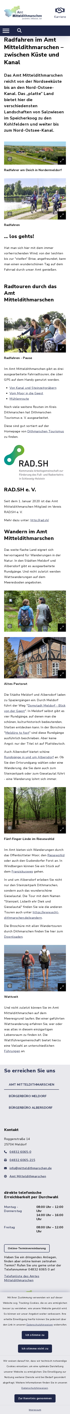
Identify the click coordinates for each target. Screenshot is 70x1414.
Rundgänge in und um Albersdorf (29, 757)
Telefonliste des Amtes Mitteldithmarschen (21, 1278)
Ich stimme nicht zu (35, 1348)
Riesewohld (56, 855)
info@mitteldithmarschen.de (31, 1168)
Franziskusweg (22, 872)
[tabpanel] (35, 1208)
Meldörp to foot (17, 733)
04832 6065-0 (20, 1152)
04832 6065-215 (22, 1160)
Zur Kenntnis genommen (35, 1398)
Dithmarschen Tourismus (45, 431)
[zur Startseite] (23, 13)
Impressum (35, 1409)
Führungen (12, 1051)
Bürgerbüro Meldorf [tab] (28, 1096)
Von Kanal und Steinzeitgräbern (33, 388)
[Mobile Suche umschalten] (19, 30)
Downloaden (13, 937)
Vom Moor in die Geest (26, 393)
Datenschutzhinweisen (40, 1324)
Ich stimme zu (35, 1335)
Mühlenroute (19, 399)
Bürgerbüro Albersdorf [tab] (31, 1108)
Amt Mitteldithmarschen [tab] (31, 1085)
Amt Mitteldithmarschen (28, 1176)
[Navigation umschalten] (6, 30)
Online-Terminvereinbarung (27, 1248)
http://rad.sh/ (39, 520)
